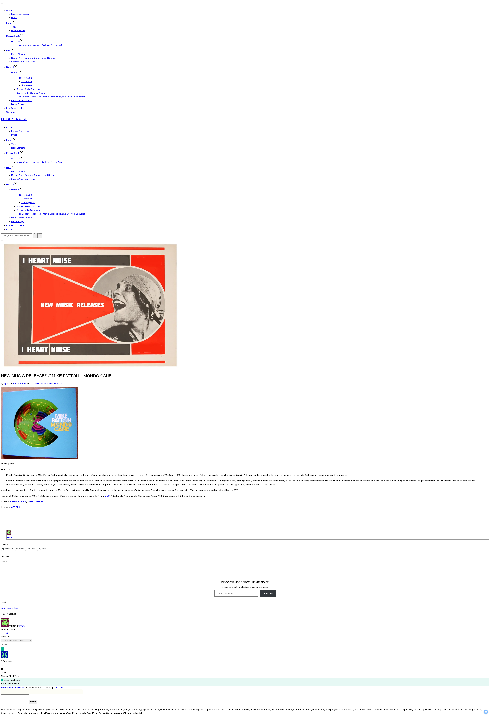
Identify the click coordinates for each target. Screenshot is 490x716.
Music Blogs (17, 104)
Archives (15, 41)
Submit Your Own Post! (23, 62)
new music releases (10, 608)
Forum (9, 23)
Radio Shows (18, 54)
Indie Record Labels (21, 100)
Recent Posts (18, 30)
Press (14, 17)
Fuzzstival (26, 81)
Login (6, 633)
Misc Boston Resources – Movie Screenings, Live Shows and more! (50, 97)
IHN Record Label (15, 108)
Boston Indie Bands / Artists (30, 93)
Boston (15, 72)
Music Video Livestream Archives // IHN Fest (39, 45)
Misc (8, 50)
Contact (10, 112)
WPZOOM (59, 687)
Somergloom (28, 85)
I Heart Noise (14, 119)
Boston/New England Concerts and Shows (33, 58)
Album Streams (19, 383)
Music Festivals (24, 78)
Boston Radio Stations (28, 89)
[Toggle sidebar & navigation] (2, 240)
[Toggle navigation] (2, 3)
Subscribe (268, 593)
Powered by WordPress (13, 687)
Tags (13, 27)
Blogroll (10, 67)
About (9, 10)
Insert (33, 701)
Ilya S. (7, 383)
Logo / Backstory (20, 14)
